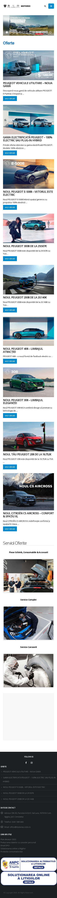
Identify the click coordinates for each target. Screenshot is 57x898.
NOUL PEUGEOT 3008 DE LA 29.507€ (25, 246)
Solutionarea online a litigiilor (13, 848)
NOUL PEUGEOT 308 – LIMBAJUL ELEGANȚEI (23, 401)
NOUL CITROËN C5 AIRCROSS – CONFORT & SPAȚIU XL (28, 514)
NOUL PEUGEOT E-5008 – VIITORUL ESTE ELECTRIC (28, 193)
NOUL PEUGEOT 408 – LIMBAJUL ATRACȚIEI (23, 350)
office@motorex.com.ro (20, 827)
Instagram (31, 762)
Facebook (26, 762)
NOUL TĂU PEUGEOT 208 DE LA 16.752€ (27, 454)
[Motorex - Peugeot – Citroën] (18, 6)
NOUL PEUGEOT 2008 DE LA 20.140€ (25, 297)
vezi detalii (10, 98)
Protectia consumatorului (11, 851)
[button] (7, 32)
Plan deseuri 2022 (8, 839)
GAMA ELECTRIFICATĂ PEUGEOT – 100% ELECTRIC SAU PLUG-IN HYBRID (27, 138)
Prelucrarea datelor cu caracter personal (18, 842)
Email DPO (5, 845)
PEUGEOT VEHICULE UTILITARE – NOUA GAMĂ (27, 84)
